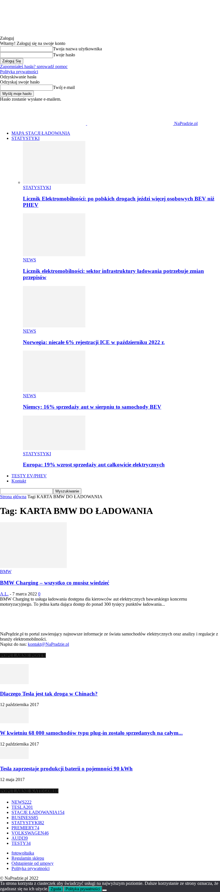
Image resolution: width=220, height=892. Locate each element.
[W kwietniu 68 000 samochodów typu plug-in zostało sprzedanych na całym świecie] (14, 721)
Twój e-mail (64, 87)
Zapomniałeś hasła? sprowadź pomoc (34, 66)
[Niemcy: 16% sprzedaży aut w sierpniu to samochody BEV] (54, 390)
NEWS (29, 259)
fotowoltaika (22, 853)
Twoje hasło (64, 54)
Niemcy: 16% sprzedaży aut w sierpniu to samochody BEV (92, 407)
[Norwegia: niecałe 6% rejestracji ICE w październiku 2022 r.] (54, 325)
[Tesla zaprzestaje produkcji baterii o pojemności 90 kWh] (14, 757)
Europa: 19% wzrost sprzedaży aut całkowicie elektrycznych (94, 465)
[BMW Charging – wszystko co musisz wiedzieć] (33, 566)
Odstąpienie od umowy (32, 863)
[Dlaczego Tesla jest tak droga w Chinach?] (14, 682)
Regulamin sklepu (27, 858)
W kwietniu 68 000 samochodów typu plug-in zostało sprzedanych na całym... (91, 733)
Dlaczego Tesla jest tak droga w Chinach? (49, 694)
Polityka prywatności (19, 71)
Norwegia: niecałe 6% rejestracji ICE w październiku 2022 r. (94, 342)
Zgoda (56, 889)
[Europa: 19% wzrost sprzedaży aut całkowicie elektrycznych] (54, 448)
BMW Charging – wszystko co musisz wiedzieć (54, 583)
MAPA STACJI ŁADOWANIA (40, 133)
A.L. (4, 593)
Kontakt (18, 480)
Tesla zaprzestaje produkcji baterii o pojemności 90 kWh (66, 769)
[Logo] (43, 123)
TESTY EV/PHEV (29, 475)
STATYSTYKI (25, 138)
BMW (5, 571)
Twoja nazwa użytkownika (77, 48)
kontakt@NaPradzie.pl (48, 644)
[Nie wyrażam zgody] (104, 890)
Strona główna (13, 496)
